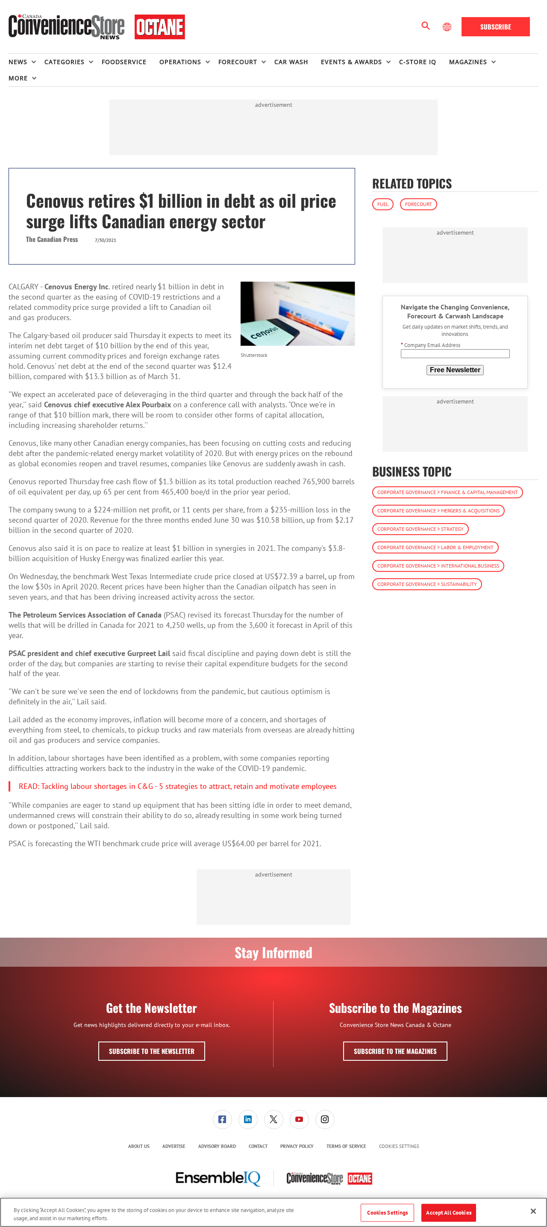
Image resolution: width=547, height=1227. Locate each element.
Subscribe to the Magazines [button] (395, 1051)
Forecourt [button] (237, 62)
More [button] (18, 78)
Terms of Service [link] (346, 1146)
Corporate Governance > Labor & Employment (435, 547)
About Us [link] (139, 1146)
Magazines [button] (468, 62)
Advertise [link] (173, 1146)
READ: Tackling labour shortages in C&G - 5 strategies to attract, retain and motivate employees (178, 786)
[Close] (533, 1211)
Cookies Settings (399, 1146)
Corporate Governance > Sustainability (427, 584)
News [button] (18, 62)
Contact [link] (258, 1146)
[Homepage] (97, 27)
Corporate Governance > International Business (438, 566)
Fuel (382, 204)
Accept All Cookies (448, 1212)
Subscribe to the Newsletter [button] (151, 1051)
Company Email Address (430, 345)
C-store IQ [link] (417, 62)
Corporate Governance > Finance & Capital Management (447, 492)
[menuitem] (26, 62)
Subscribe (495, 26)
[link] (222, 1119)
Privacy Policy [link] (297, 1146)
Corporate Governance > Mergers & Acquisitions (438, 511)
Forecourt (418, 204)
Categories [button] (64, 62)
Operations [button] (180, 62)
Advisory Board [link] (217, 1146)
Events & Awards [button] (351, 62)
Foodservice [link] (124, 62)
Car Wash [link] (291, 62)
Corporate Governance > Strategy (420, 529)
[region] (273, 1212)
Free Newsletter (455, 370)
